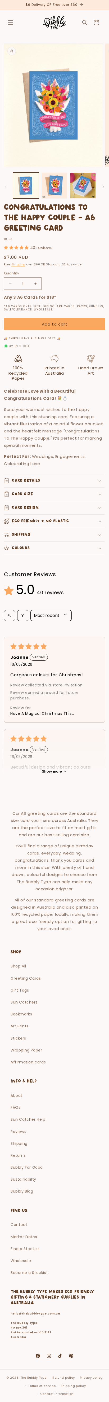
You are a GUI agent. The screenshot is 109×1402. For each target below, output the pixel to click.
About (16, 1095)
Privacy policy (91, 1377)
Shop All (18, 966)
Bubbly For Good (27, 1167)
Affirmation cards (28, 1062)
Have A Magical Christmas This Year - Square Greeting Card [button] (40, 713)
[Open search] (9, 615)
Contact (19, 1224)
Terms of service (42, 1386)
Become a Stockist (29, 1272)
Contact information (57, 1394)
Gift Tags (20, 990)
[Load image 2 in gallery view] (54, 186)
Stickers (18, 1038)
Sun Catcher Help (28, 1119)
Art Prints (20, 1026)
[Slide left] (6, 187)
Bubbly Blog (22, 1191)
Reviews (18, 1131)
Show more (52, 771)
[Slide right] (103, 187)
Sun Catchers (24, 1002)
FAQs (15, 1107)
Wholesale (21, 1260)
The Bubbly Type (33, 1377)
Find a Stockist (25, 1248)
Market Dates (24, 1236)
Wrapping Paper (26, 1050)
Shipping (18, 264)
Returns (18, 1155)
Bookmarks (21, 1014)
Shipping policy (73, 1386)
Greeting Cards (26, 978)
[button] (10, 22)
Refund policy (63, 1377)
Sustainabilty (23, 1179)
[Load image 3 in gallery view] (83, 186)
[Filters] (22, 615)
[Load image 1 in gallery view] (26, 186)
